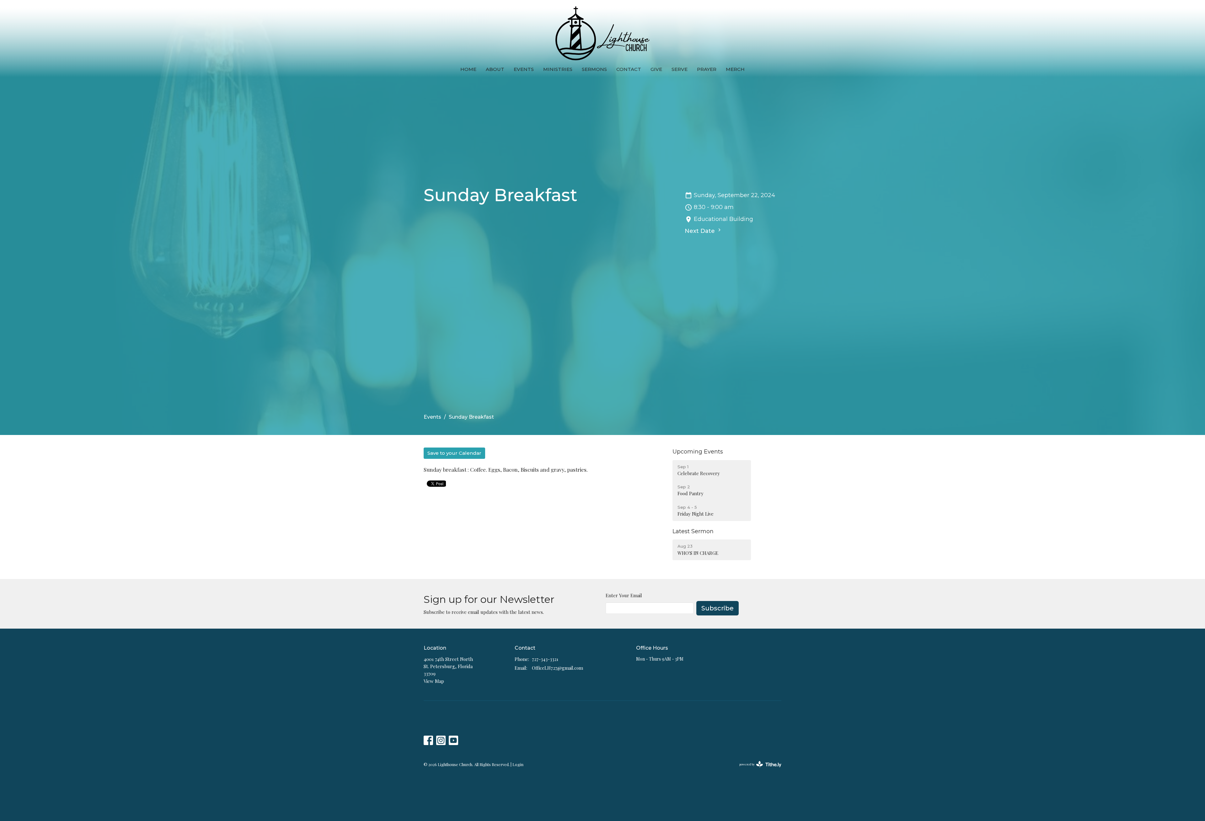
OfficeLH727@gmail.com (557, 668)
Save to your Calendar (454, 453)
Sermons (594, 69)
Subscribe (717, 608)
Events (524, 69)
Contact (628, 69)
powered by (756, 769)
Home (468, 69)
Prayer (706, 69)
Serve (680, 69)
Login (517, 764)
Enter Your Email (624, 595)
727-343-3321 (545, 659)
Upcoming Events (697, 451)
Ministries (557, 69)
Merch (735, 69)
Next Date (700, 231)
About (495, 69)
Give (656, 69)
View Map (434, 681)
